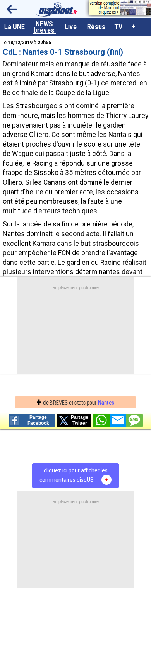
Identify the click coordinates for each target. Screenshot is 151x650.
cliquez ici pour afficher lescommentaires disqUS (73, 475)
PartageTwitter (79, 420)
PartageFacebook (38, 420)
